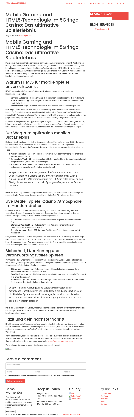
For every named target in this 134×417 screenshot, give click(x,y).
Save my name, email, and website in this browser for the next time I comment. (41, 376)
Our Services (106, 393)
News (103, 401)
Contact (104, 404)
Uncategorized (25, 35)
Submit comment (15, 381)
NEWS (110, 3)
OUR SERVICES (96, 3)
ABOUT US (81, 3)
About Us (104, 399)
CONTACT (121, 3)
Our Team (105, 396)
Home (69, 3)
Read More (10, 411)
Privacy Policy (76, 414)
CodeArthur (64, 414)
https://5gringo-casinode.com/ (60, 341)
